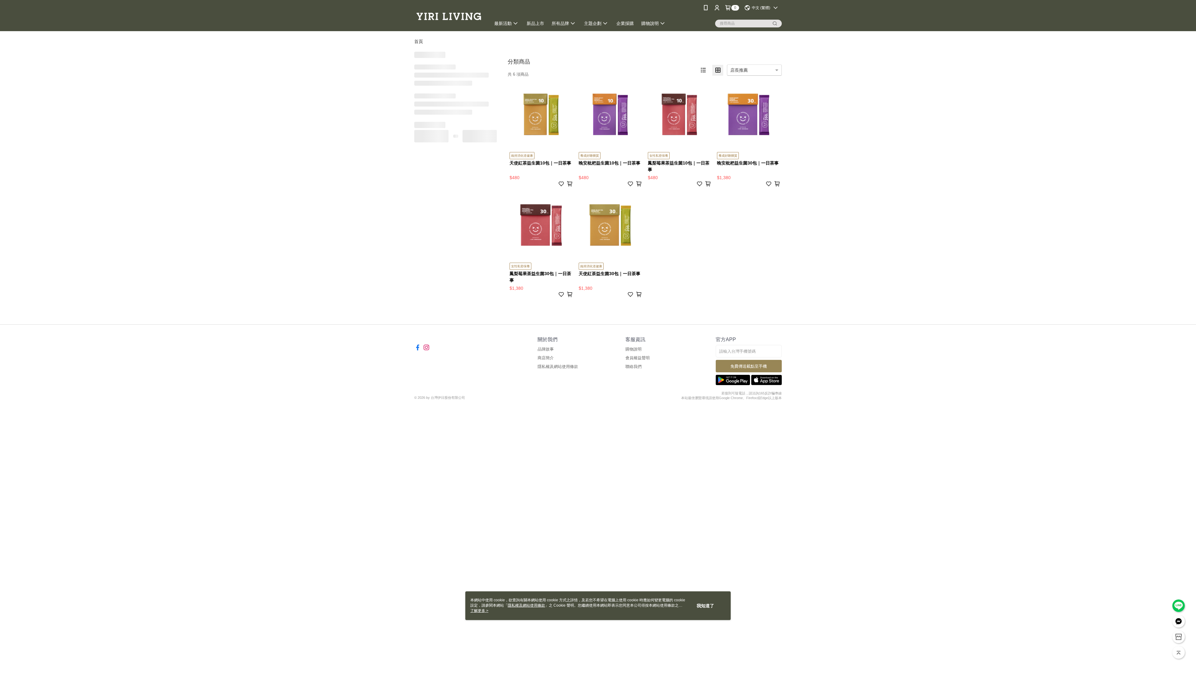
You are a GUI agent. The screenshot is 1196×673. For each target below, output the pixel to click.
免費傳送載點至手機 (748, 366)
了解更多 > (479, 611)
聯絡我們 (633, 366)
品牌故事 (546, 349)
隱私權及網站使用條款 (558, 366)
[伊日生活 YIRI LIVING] (448, 16)
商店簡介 (546, 358)
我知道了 (705, 605)
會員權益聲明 (637, 358)
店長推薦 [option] (739, 70)
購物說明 (633, 349)
